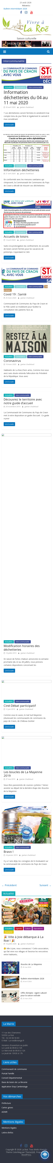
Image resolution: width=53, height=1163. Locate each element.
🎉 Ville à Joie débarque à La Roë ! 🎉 (23, 938)
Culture (28, 928)
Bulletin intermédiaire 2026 (15, 8)
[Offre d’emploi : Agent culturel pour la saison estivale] (10, 991)
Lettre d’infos (7, 1132)
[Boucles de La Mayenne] (10, 963)
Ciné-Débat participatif (20, 706)
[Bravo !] (27, 807)
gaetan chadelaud (27, 107)
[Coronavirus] (27, 326)
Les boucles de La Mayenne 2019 (23, 773)
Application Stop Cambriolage (15, 1086)
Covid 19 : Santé (15, 294)
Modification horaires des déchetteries (22, 647)
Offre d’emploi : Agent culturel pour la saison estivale (34, 994)
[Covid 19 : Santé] (27, 268)
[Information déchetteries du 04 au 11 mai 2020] (27, 67)
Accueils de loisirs (16, 236)
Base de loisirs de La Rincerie (14, 1082)
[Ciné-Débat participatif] (27, 681)
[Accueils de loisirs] (27, 202)
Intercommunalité (35, 87)
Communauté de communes (14, 1069)
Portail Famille (8, 1073)
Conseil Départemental (12, 1078)
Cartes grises (7, 1107)
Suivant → (45, 885)
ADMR (4, 1112)
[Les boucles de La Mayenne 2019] (27, 737)
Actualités (9, 87)
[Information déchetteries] (27, 135)
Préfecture (6, 1103)
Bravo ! (8, 852)
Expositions (38, 928)
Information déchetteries (21, 170)
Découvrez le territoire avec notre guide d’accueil (23, 401)
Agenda (19, 928)
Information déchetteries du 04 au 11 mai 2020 (26, 97)
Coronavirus (20, 87)
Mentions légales (9, 1128)
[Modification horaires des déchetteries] (27, 435)
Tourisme (8, 932)
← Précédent (9, 885)
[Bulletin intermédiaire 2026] (10, 977)
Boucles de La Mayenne (31, 964)
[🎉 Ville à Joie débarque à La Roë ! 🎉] (27, 899)
